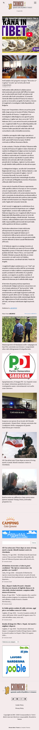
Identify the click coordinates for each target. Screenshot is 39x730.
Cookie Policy (19, 705)
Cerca (34, 543)
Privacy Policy (19, 708)
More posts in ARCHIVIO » (31, 313)
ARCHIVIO (13, 308)
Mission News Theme (14, 727)
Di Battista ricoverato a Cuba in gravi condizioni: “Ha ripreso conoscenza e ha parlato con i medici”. (17, 568)
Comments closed (7, 561)
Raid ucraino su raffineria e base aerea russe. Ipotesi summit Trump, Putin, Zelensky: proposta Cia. (18, 499)
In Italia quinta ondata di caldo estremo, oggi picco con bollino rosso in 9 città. (19, 609)
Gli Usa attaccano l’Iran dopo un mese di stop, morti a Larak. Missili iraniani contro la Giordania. (19, 462)
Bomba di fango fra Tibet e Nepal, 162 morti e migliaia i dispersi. (19, 625)
